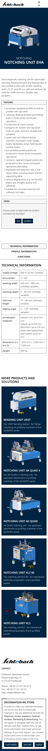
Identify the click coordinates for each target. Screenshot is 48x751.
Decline (28, 744)
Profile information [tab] (24, 251)
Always (27, 221)
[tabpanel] (24, 311)
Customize (11, 744)
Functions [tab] (24, 256)
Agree (39, 744)
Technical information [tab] (24, 246)
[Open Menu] (44, 4)
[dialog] (24, 724)
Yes (18, 221)
